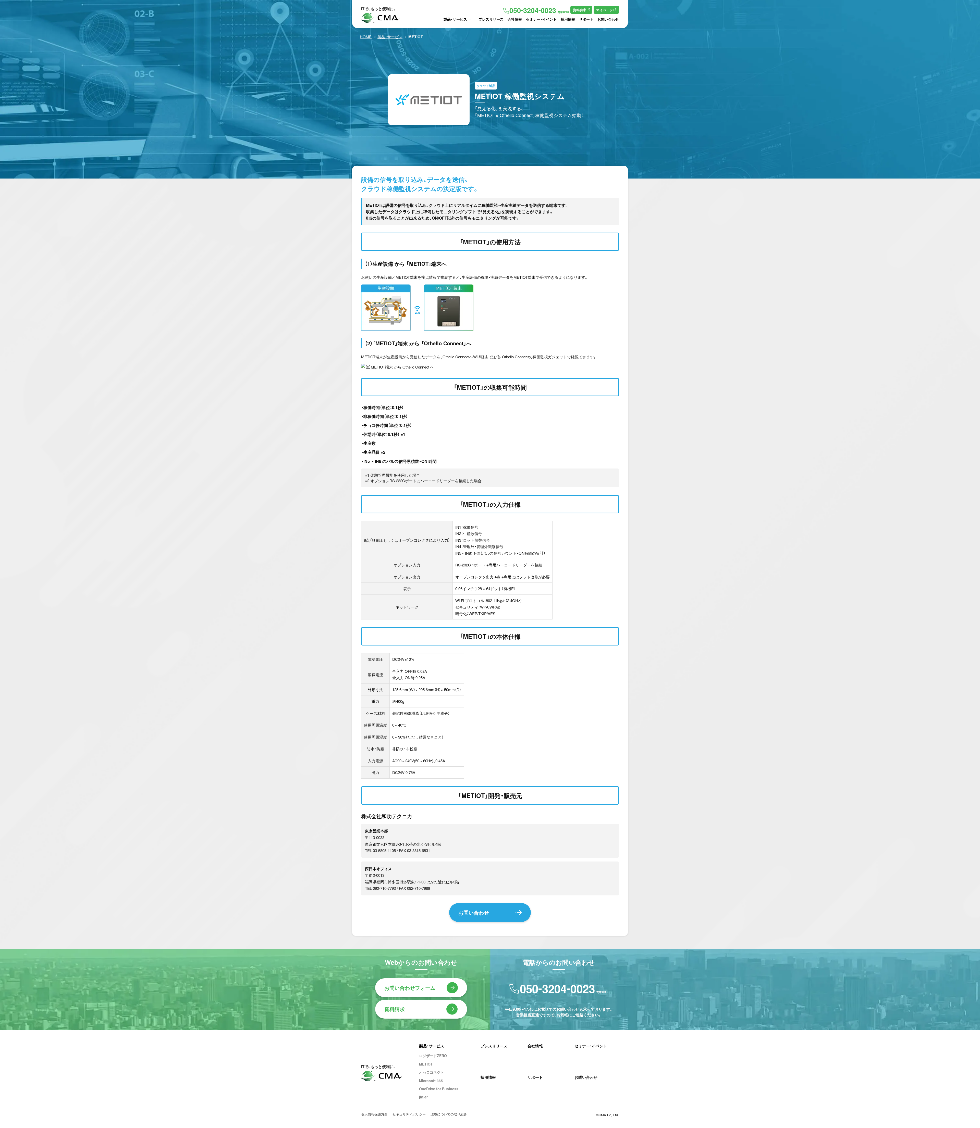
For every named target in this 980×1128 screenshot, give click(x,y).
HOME (366, 36)
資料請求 (579, 9)
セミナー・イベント (541, 19)
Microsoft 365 (431, 1080)
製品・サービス (455, 19)
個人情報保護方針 (374, 1114)
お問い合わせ (608, 19)
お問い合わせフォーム (409, 987)
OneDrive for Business (438, 1088)
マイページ (604, 9)
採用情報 (568, 19)
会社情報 (515, 19)
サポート (586, 19)
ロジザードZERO (433, 1055)
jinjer (423, 1096)
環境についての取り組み (449, 1114)
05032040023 (539, 10)
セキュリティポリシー (409, 1114)
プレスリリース (491, 19)
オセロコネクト (431, 1072)
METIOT (426, 1064)
